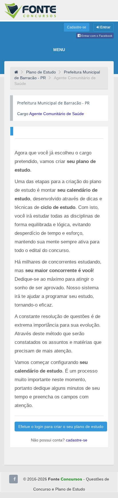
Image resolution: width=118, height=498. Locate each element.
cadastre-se (76, 440)
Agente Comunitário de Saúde (56, 113)
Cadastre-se (76, 27)
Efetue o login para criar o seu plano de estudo (60, 426)
